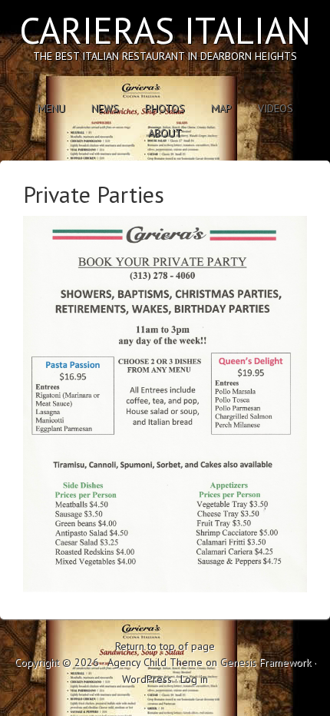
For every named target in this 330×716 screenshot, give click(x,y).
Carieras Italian (165, 30)
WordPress (147, 679)
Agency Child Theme (155, 662)
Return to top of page (165, 646)
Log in (194, 679)
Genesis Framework (265, 662)
